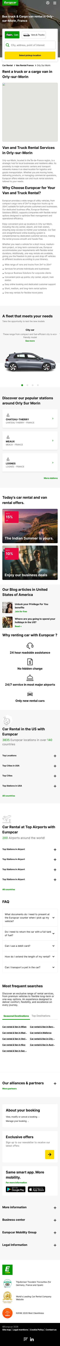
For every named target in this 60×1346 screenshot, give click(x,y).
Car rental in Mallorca (40, 1032)
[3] (33, 385)
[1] (22, 385)
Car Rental (7, 65)
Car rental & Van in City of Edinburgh (42, 1038)
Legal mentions (20, 1329)
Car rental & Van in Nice (13, 1044)
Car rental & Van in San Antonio (14, 1051)
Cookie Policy (37, 1329)
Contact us (51, 1329)
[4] (38, 385)
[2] (27, 385)
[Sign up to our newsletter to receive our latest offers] (49, 1154)
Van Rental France (25, 65)
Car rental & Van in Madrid (14, 1032)
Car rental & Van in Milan (14, 1026)
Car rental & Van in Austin (42, 1044)
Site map (6, 1329)
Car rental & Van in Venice (14, 1038)
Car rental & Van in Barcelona (42, 1026)
